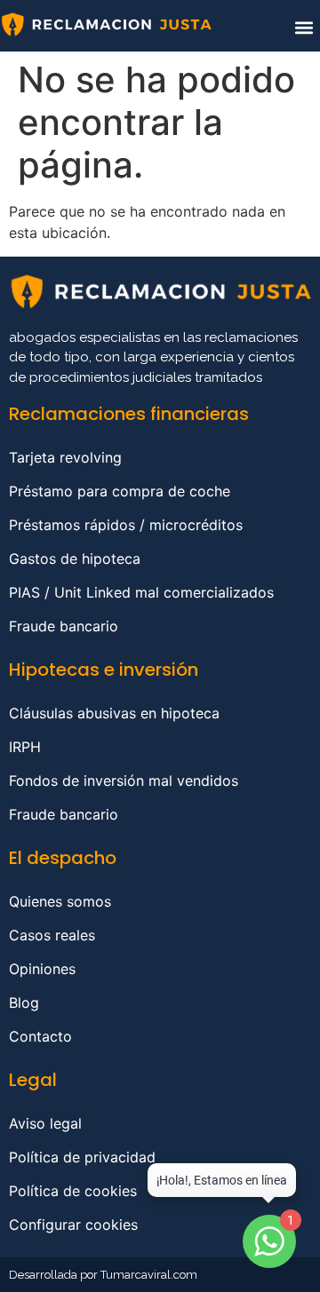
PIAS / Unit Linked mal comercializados (141, 592)
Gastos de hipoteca (74, 558)
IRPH (25, 747)
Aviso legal (45, 1123)
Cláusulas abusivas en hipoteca (114, 713)
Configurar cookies (73, 1224)
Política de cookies (73, 1191)
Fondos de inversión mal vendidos (123, 780)
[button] (303, 27)
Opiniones (42, 969)
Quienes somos (60, 901)
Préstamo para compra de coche (119, 491)
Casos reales (52, 935)
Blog (24, 1002)
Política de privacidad (82, 1157)
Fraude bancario (63, 626)
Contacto (40, 1036)
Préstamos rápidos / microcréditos (126, 525)
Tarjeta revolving (65, 457)
